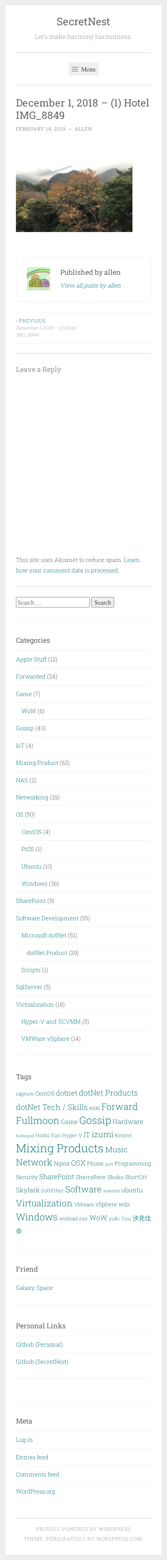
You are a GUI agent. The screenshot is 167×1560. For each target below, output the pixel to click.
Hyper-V (72, 1135)
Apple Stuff (31, 659)
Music (116, 1149)
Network (34, 1162)
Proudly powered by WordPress (83, 1529)
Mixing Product (37, 762)
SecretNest (83, 21)
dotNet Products (108, 1092)
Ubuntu (31, 866)
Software (83, 1189)
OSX (78, 1162)
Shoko (115, 1177)
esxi (94, 1108)
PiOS (27, 849)
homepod (25, 1135)
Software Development (47, 918)
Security (27, 1177)
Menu (88, 69)
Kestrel (123, 1135)
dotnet (66, 1093)
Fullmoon (37, 1120)
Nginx (62, 1163)
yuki (114, 1218)
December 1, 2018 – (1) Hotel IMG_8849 (46, 328)
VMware (84, 1204)
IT (87, 1134)
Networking (32, 797)
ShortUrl (136, 1177)
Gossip (25, 728)
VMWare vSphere (45, 1038)
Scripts (30, 970)
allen (83, 129)
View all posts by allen (90, 285)
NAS (22, 780)
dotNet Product (47, 952)
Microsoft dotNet (43, 935)
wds (124, 1204)
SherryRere (91, 1177)
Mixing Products (60, 1147)
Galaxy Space (34, 1287)
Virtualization (35, 1004)
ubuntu (132, 1189)
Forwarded (30, 676)
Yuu (126, 1218)
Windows (34, 883)
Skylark (28, 1189)
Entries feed (32, 1457)
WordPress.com (119, 1539)
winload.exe (73, 1218)
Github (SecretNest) (42, 1361)
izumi (102, 1134)
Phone (95, 1163)
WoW (28, 711)
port (109, 1164)
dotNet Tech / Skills (52, 1107)
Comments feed (37, 1474)
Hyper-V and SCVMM (51, 1021)
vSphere (106, 1204)
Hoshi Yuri (48, 1135)
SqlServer (29, 987)
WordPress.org (35, 1491)
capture (25, 1093)
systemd (111, 1191)
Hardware (128, 1121)
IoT (20, 745)
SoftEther (52, 1190)
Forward (119, 1106)
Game (24, 694)
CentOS (31, 832)
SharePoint (31, 900)
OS (19, 814)
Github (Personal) (39, 1344)
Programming (133, 1163)
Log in (24, 1439)
